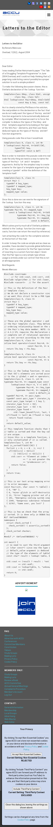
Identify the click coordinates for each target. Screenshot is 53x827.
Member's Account (13, 692)
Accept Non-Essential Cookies (26, 754)
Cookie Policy (10, 662)
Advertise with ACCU (14, 638)
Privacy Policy (10, 659)
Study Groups (10, 653)
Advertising (9, 716)
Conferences (10, 641)
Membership (10, 710)
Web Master (10, 719)
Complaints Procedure (15, 689)
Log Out (8, 695)
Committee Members (14, 644)
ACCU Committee (12, 683)
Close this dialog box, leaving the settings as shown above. (26, 806)
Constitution (10, 647)
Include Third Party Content (27, 789)
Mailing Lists (10, 656)
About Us (8, 635)
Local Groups (10, 713)
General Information (13, 707)
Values (7, 650)
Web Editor (9, 722)
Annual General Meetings (16, 686)
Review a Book (11, 680)
